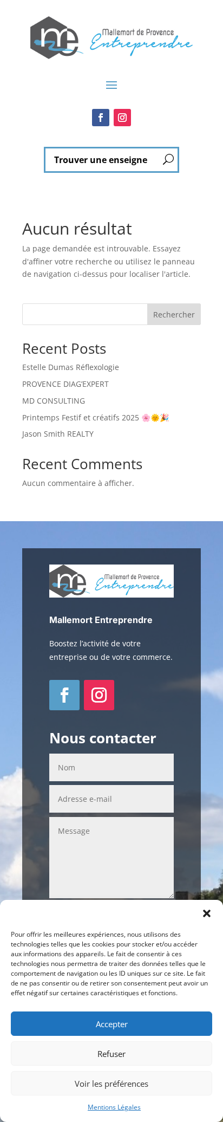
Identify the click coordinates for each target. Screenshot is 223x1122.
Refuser (111, 1053)
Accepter (112, 1024)
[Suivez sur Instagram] (122, 117)
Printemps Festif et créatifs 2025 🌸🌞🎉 (95, 417)
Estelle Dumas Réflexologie (70, 367)
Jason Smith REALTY (58, 434)
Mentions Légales (114, 1107)
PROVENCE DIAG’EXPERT (65, 384)
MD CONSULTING (53, 400)
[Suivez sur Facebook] (100, 117)
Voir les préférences (111, 1083)
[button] (206, 913)
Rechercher (174, 314)
